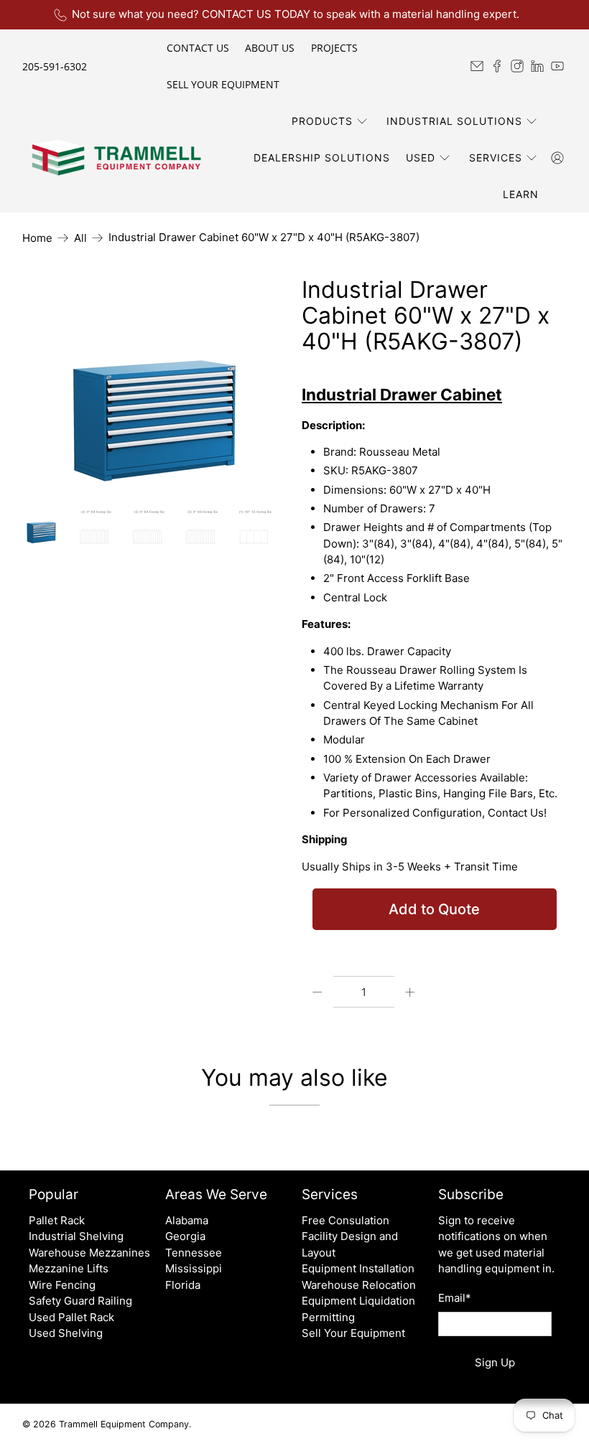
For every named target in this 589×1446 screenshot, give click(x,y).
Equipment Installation (358, 1268)
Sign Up (495, 1362)
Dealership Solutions (322, 157)
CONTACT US (198, 48)
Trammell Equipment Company (124, 1424)
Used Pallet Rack (71, 1317)
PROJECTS (334, 48)
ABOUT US (269, 48)
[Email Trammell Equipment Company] (476, 66)
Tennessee (193, 1252)
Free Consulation (345, 1220)
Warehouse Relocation (359, 1285)
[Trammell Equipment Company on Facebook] (497, 66)
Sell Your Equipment (353, 1333)
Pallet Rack (57, 1220)
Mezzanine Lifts (68, 1268)
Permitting (328, 1317)
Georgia (185, 1236)
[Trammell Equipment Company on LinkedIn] (537, 66)
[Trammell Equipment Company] (116, 158)
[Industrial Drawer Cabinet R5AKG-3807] (155, 384)
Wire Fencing (62, 1285)
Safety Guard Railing (80, 1300)
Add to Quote (434, 909)
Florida (182, 1285)
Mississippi (193, 1268)
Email (454, 1298)
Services (495, 157)
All (80, 238)
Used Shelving (66, 1333)
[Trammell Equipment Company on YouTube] (557, 66)
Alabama (186, 1220)
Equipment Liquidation (358, 1300)
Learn (521, 194)
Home (37, 238)
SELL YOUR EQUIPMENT (223, 84)
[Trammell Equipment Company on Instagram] (517, 66)
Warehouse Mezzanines (89, 1252)
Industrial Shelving (76, 1236)
